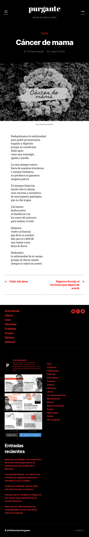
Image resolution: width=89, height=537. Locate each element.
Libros (9, 315)
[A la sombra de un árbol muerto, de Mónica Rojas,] (32, 402)
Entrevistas (12, 311)
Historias (10, 324)
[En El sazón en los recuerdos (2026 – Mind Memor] (14, 421)
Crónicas (10, 328)
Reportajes (52, 412)
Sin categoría (53, 419)
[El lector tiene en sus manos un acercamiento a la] (14, 383)
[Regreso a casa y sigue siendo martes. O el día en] (32, 421)
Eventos (51, 381)
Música (9, 337)
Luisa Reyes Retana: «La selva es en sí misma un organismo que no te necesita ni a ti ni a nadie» (22, 477)
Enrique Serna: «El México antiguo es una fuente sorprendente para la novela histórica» (23, 498)
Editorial (10, 342)
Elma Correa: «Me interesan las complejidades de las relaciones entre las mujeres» (21, 509)
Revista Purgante (21, 530)
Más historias (53, 398)
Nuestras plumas (55, 405)
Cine (7, 319)
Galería (50, 384)
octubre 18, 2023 (57, 51)
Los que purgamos (56, 395)
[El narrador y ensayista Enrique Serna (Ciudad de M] (32, 383)
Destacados (53, 371)
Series (50, 416)
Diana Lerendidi (37, 51)
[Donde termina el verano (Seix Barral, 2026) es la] (14, 402)
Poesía (44, 33)
